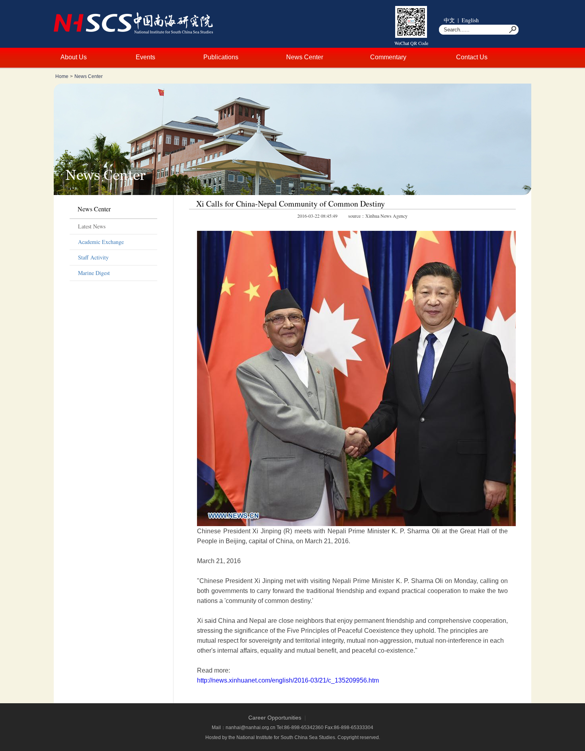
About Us (73, 57)
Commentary (388, 57)
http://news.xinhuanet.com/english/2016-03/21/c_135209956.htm (288, 680)
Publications (220, 57)
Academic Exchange (101, 242)
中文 (449, 20)
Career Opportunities (274, 717)
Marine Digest (94, 273)
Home (61, 76)
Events (145, 57)
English (470, 20)
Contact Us (472, 57)
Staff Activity (93, 257)
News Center (304, 57)
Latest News (91, 226)
